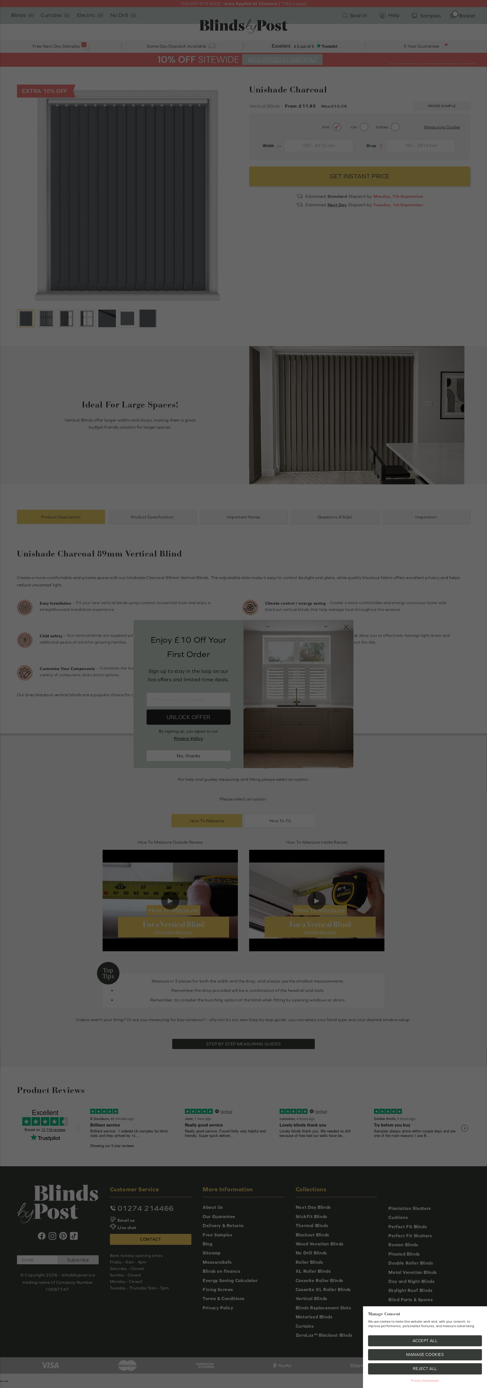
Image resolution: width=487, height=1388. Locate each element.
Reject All (425, 1368)
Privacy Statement (425, 1380)
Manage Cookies (425, 1354)
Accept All (425, 1340)
